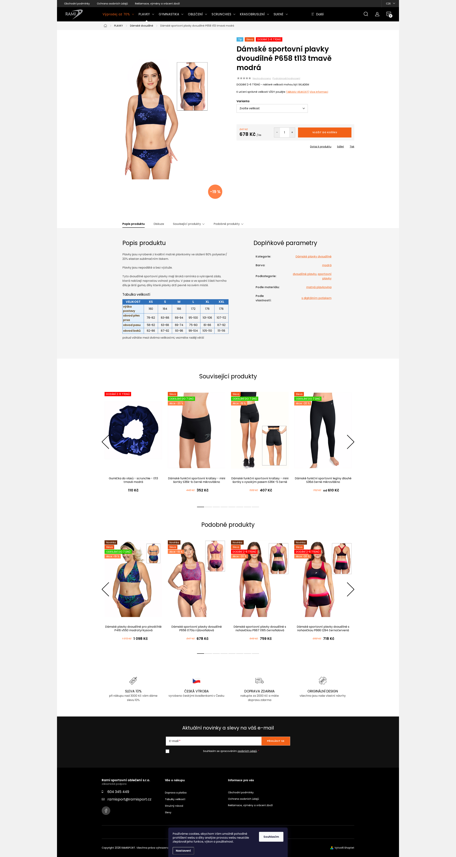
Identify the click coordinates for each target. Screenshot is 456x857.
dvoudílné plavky (305, 274)
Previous (105, 442)
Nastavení (183, 851)
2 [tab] (208, 653)
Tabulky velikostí (175, 799)
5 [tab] (231, 653)
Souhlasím (271, 837)
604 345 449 (118, 791)
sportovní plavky (324, 276)
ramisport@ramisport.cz (129, 799)
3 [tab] (216, 653)
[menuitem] (118, 14)
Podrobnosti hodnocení (286, 78)
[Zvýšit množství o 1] (292, 132)
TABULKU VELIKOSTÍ (297, 92)
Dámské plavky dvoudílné (313, 256)
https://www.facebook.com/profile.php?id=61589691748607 (106, 810)
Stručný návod (174, 806)
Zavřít (257, 145)
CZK (388, 3)
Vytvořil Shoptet (344, 848)
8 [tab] (255, 653)
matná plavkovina (318, 287)
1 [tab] (200, 653)
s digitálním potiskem (316, 298)
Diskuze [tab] (159, 224)
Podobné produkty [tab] (227, 224)
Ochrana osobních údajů (112, 3)
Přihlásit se (275, 741)
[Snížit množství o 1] (277, 132)
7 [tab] (247, 653)
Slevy (168, 812)
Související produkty (187, 224)
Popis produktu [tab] (133, 224)
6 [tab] (239, 653)
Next (350, 442)
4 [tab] (224, 653)
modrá (326, 265)
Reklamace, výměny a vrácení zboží (157, 3)
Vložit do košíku (324, 132)
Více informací (319, 92)
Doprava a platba (175, 792)
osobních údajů (247, 751)
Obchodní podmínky (77, 3)
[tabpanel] (133, 445)
